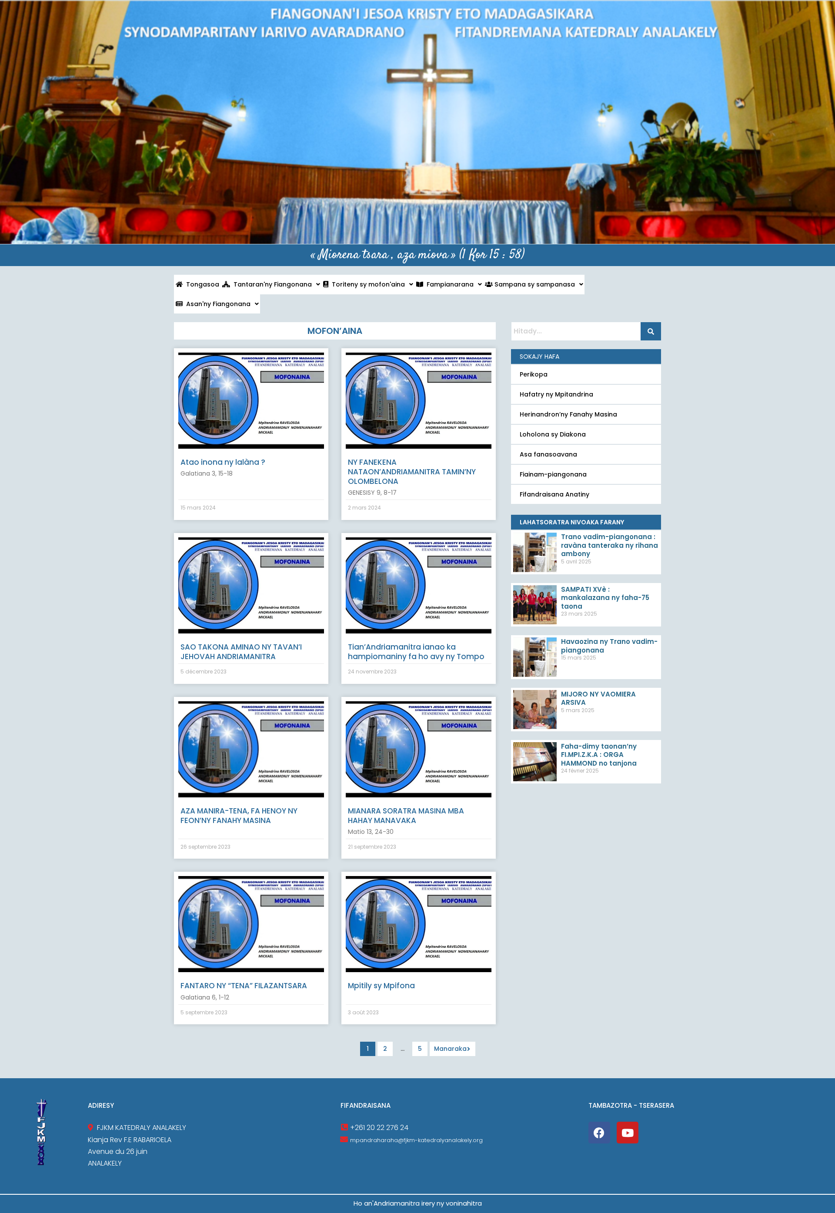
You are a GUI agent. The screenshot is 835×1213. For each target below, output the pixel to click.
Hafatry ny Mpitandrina (556, 394)
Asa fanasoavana (548, 454)
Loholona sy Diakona (553, 434)
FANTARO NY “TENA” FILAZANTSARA (243, 985)
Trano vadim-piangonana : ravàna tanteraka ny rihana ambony (609, 545)
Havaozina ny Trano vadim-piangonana (609, 646)
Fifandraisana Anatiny (554, 494)
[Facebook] (599, 1132)
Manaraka (450, 1048)
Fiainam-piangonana (553, 474)
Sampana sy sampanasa (534, 284)
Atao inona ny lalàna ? (222, 462)
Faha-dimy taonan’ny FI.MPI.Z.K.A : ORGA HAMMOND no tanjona (599, 755)
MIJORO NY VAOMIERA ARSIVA (598, 698)
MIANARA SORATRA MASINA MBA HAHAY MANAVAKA (406, 816)
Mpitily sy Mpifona (381, 985)
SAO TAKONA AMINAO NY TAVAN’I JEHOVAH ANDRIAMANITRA (241, 652)
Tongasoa (201, 284)
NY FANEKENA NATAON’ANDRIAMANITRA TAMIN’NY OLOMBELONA (412, 472)
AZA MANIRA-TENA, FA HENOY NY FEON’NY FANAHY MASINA (238, 816)
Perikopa (534, 374)
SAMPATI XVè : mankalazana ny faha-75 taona (605, 598)
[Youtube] (627, 1132)
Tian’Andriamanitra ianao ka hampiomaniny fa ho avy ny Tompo (416, 652)
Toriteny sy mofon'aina (366, 284)
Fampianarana (448, 284)
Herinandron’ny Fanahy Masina (568, 414)
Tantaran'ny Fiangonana (271, 284)
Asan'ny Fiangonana (216, 304)
